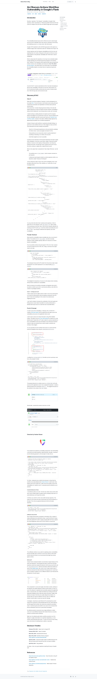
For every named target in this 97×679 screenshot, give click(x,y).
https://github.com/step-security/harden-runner (39, 659)
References (62, 29)
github (36, 13)
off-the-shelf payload (43, 318)
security (39, 13)
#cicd (35, 671)
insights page (35, 568)
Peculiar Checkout (64, 23)
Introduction (62, 18)
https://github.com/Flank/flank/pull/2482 (37, 637)
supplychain (44, 13)
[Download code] (57, 169)
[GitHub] (71, 676)
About (50, 1)
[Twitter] (73, 676)
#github (37, 671)
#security (40, 671)
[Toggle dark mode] (75, 2)
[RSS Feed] (75, 676)
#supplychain (44, 671)
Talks (53, 1)
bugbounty (29, 13)
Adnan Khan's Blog (25, 1)
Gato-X (62, 21)
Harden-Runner (45, 481)
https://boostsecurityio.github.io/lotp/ (37, 655)
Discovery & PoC (62, 20)
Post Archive (45, 1)
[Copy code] (55, 169)
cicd (32, 13)
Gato (33, 103)
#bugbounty (31, 671)
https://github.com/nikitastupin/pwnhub (37, 663)
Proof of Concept (63, 24)
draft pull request (35, 312)
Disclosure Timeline (63, 28)
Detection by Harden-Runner (64, 26)
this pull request (30, 65)
